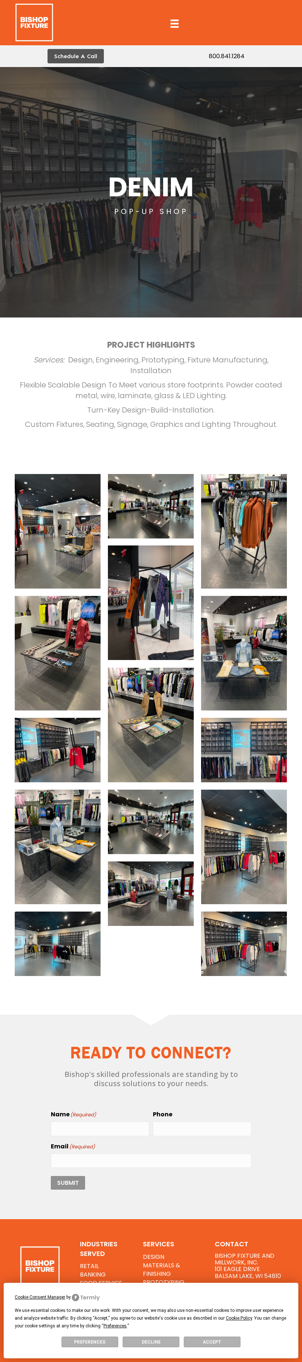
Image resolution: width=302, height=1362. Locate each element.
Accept (212, 1342)
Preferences (89, 1342)
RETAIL (89, 1266)
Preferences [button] (115, 1325)
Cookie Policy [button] (239, 1318)
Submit (68, 1183)
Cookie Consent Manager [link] (40, 1297)
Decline (151, 1342)
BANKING (93, 1274)
